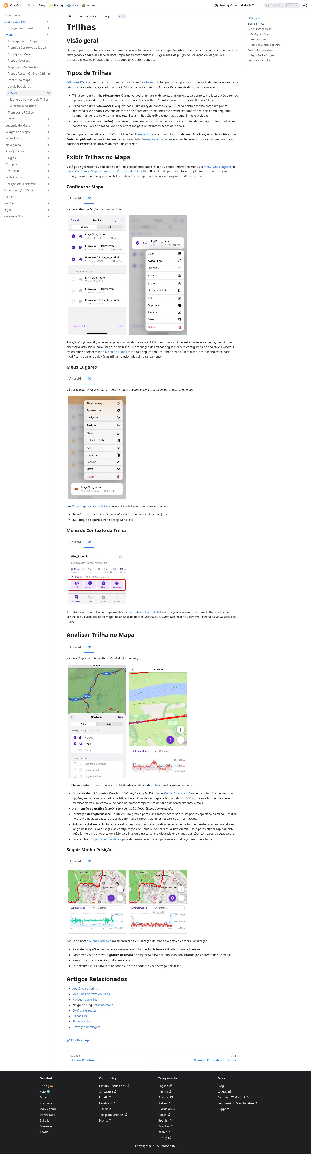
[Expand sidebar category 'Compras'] (48, 164)
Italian (162, 1103)
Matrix (103, 1120)
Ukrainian (165, 1109)
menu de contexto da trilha (145, 612)
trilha (155, 785)
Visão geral (254, 18)
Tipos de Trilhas (256, 23)
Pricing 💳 (46, 1086)
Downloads (47, 1115)
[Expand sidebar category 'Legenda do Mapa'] (48, 125)
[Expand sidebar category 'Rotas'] (48, 119)
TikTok (103, 1109)
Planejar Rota (144, 134)
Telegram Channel (111, 1115)
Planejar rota (81, 1021)
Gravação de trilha (154, 139)
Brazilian (164, 1126)
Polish (162, 1115)
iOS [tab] (89, 198)
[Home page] (70, 16)
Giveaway (46, 1126)
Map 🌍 (45, 1092)
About (44, 1132)
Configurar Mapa (260, 34)
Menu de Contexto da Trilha (91, 994)
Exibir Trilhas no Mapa (259, 28)
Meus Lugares (258, 39)
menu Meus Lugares (218, 167)
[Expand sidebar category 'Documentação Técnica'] (48, 190)
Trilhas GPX (80, 1016)
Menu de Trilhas (116, 352)
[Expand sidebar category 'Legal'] (48, 210)
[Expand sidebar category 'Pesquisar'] (48, 171)
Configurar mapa (84, 1011)
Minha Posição (99, 941)
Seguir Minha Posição (262, 55)
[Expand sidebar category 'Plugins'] (48, 158)
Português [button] (226, 5)
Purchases (47, 1103)
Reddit (103, 1097)
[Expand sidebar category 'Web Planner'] (48, 177)
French (163, 1092)
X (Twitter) (106, 1092)
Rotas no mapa (103, 1005)
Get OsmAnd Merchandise (236, 1103)
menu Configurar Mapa (83, 171)
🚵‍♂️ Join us (88, 5)
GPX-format (147, 82)
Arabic (162, 1132)
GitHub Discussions (112, 1086)
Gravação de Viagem (86, 1027)
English (163, 1086)
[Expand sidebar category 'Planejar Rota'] (48, 151)
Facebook (105, 1103)
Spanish (163, 1120)
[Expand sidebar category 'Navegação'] (48, 145)
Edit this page (80, 1040)
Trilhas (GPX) (75, 82)
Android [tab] (75, 198)
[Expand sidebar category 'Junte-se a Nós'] (48, 216)
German (164, 1097)
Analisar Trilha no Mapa (260, 50)
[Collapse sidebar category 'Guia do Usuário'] (48, 22)
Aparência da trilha (85, 989)
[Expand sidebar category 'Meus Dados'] (48, 138)
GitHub (246, 5)
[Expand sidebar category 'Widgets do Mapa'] (48, 132)
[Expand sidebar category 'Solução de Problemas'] (48, 184)
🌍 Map (72, 5)
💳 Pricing (56, 5)
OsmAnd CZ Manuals (232, 1097)
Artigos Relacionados (259, 60)
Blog (42, 5)
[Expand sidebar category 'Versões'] (48, 203)
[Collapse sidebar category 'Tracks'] (48, 93)
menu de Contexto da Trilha (123, 171)
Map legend (48, 1109)
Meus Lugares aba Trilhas (91, 506)
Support (223, 1109)
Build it (44, 1120)
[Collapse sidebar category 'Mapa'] (48, 34)
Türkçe (163, 1138)
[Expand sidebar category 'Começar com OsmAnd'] (48, 28)
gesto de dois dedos (107, 839)
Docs (31, 5)
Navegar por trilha (84, 1000)
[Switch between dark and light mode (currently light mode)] (305, 5)
